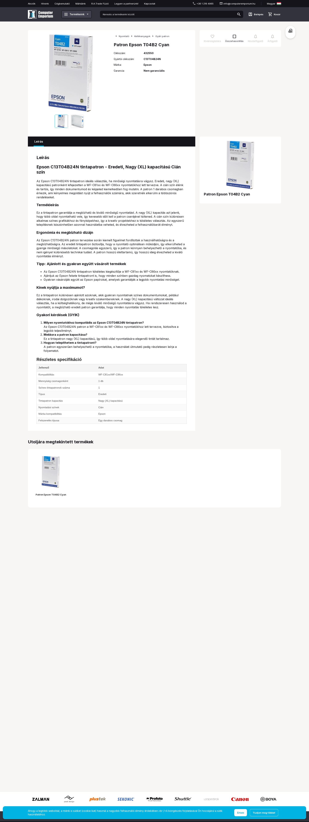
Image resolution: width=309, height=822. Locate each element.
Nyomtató (124, 36)
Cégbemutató (62, 3)
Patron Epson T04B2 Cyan (51, 494)
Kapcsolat (149, 3)
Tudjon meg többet (264, 812)
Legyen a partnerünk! (126, 3)
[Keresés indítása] (239, 14)
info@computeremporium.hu (239, 3)
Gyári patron (162, 36)
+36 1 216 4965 (205, 3)
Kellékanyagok (142, 36)
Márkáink (80, 3)
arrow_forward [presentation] (106, 73)
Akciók (31, 3)
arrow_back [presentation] (36, 73)
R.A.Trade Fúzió (100, 3)
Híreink (45, 3)
